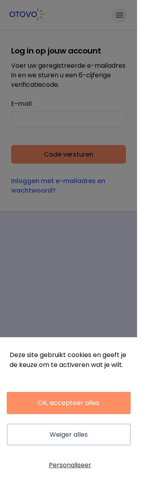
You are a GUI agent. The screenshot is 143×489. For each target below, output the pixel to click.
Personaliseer (70, 465)
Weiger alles (69, 434)
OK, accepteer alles (68, 402)
